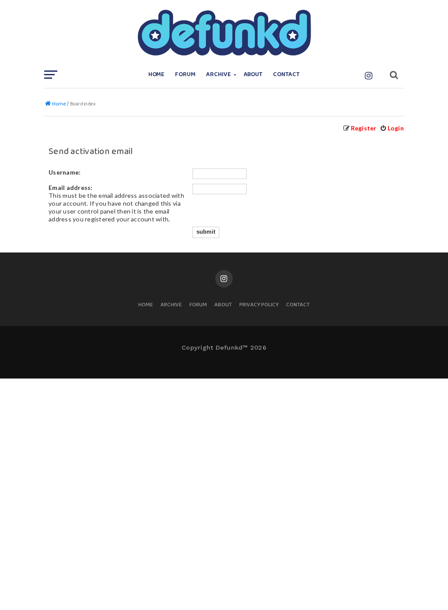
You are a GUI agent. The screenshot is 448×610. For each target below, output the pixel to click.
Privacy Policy (259, 305)
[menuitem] (392, 128)
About (253, 75)
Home (156, 75)
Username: (64, 172)
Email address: (71, 187)
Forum (185, 75)
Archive (218, 75)
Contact (286, 75)
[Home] (224, 33)
